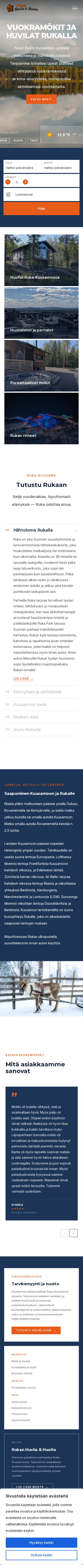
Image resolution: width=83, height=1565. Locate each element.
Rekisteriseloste (22, 1408)
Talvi (34, 140)
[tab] (41, 604)
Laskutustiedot (21, 1420)
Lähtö (48, 162)
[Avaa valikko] (74, 8)
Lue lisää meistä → (32, 1487)
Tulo (8, 162)
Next (73, 1233)
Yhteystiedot (19, 1414)
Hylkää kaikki (41, 1555)
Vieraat (10, 177)
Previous (64, 1233)
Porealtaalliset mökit (24, 1367)
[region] (41, 1527)
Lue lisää (21, 678)
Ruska (18, 140)
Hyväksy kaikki (41, 1543)
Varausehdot (19, 1402)
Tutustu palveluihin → (36, 1330)
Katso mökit (41, 99)
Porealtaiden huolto (24, 1387)
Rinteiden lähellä (22, 1373)
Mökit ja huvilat (21, 1361)
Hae (41, 208)
